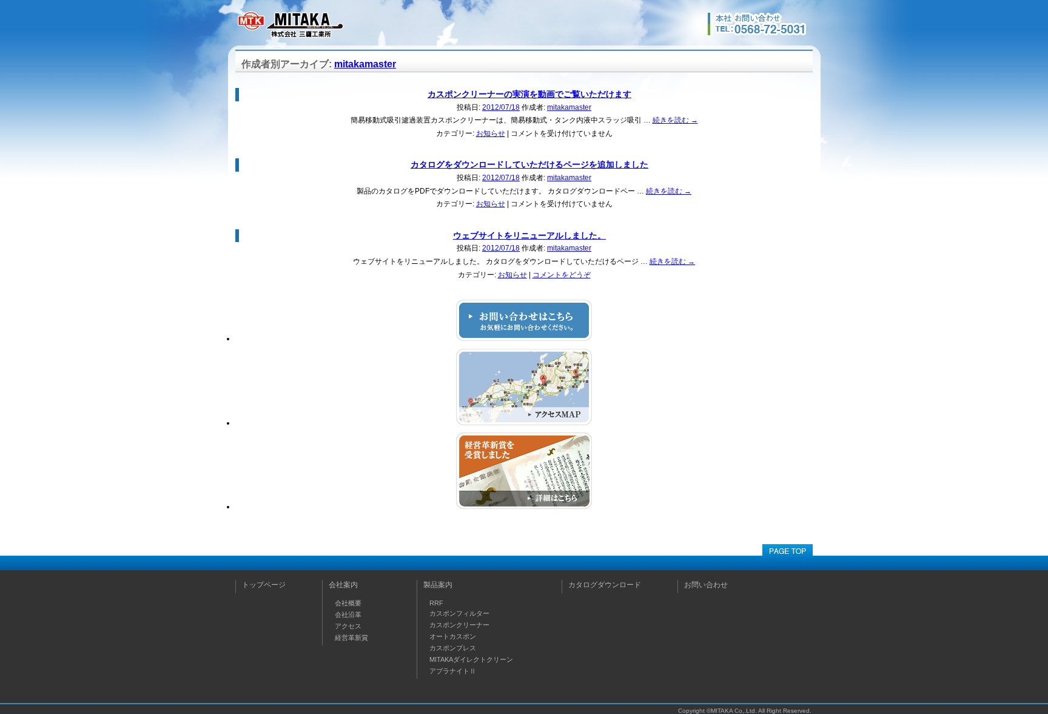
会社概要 (348, 603)
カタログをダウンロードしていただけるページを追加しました (529, 164)
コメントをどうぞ (561, 275)
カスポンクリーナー (459, 624)
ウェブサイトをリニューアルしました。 (529, 235)
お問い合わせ (706, 585)
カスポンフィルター (459, 613)
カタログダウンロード (604, 585)
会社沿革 (348, 614)
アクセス (348, 626)
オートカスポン (452, 636)
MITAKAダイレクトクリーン (471, 659)
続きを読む (675, 120)
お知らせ (490, 133)
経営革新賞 (351, 637)
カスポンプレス (452, 648)
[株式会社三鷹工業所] (289, 37)
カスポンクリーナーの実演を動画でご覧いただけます (529, 94)
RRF (436, 603)
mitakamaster (365, 64)
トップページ (264, 585)
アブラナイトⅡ (452, 671)
